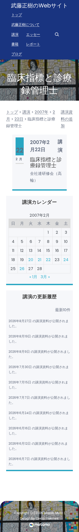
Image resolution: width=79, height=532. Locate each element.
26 (22, 268)
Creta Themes (47, 518)
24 (65, 259)
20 (30, 259)
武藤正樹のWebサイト (39, 5)
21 (39, 259)
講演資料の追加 (67, 118)
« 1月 (33, 276)
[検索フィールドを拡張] (57, 34)
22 (48, 259)
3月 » (45, 276)
